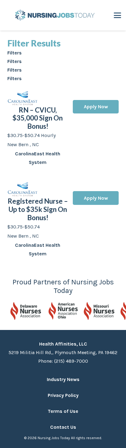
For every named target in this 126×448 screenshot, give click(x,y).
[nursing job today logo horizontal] (54, 15)
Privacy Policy (63, 395)
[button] (117, 15)
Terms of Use (63, 411)
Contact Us (63, 427)
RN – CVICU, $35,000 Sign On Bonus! (38, 118)
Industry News (63, 379)
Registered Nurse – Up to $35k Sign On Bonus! (38, 209)
